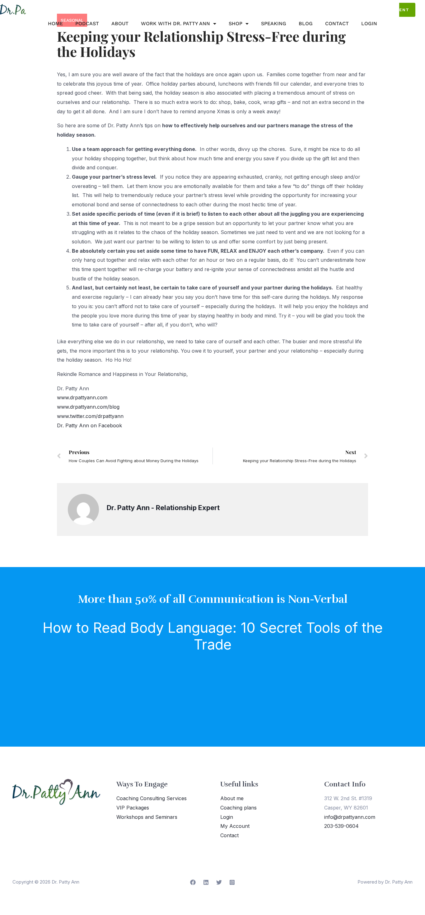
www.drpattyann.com (82, 397)
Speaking (273, 23)
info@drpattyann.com (349, 817)
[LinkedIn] (206, 882)
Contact (337, 23)
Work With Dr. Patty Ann (175, 23)
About (119, 23)
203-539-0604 (341, 826)
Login (369, 23)
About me (232, 798)
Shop (235, 23)
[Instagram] (232, 882)
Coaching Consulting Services (151, 798)
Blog (306, 23)
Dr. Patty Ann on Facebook (89, 425)
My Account (235, 826)
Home (55, 23)
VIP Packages (132, 808)
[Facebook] (193, 882)
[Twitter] (219, 882)
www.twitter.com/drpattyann (90, 416)
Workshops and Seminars (146, 817)
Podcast (87, 23)
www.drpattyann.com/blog (88, 407)
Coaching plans (238, 808)
